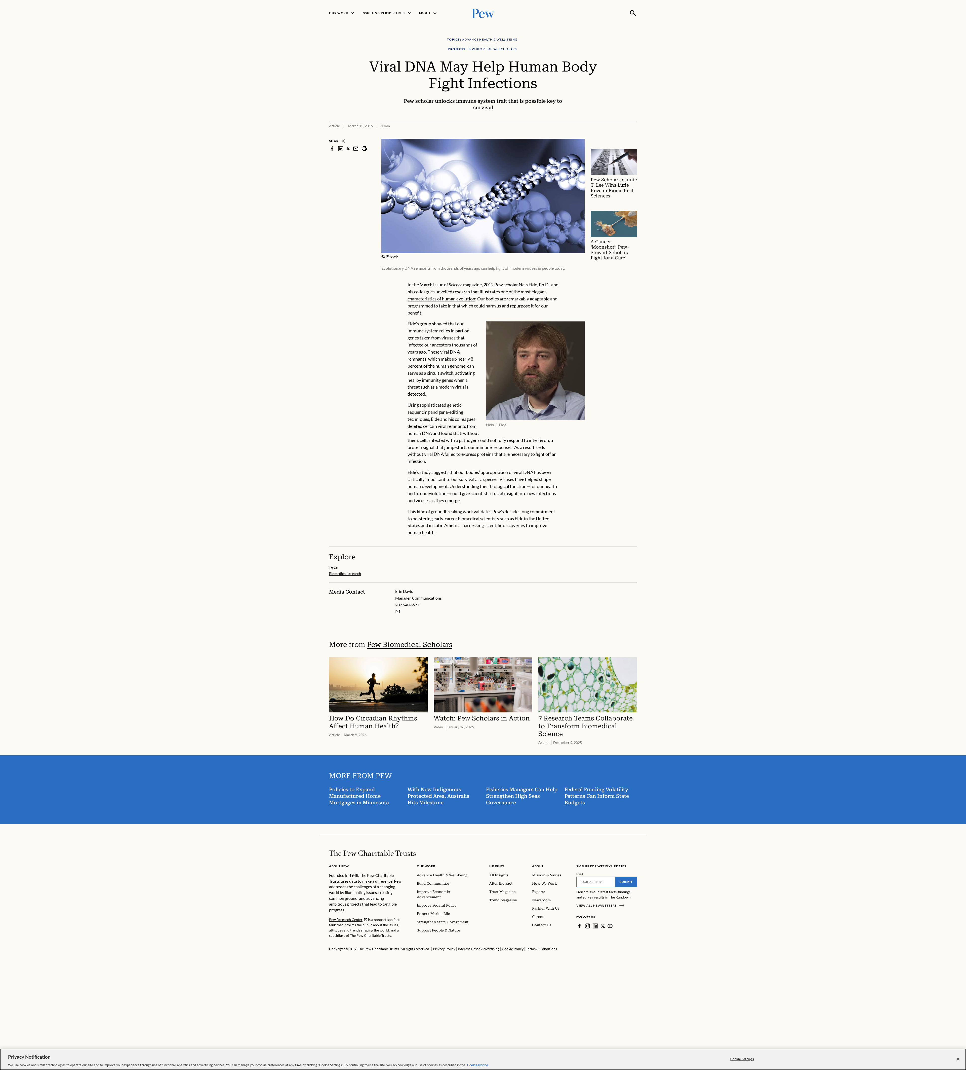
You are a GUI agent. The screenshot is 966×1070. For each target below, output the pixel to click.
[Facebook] (579, 926)
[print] (364, 148)
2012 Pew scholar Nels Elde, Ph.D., (517, 284)
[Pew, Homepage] (483, 13)
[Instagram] (587, 926)
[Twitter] (602, 926)
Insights (497, 866)
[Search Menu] (633, 13)
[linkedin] (341, 148)
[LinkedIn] (595, 926)
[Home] (372, 853)
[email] (356, 148)
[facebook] (332, 148)
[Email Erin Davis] (397, 611)
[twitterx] (348, 148)
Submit (626, 882)
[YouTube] (610, 926)
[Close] (957, 1058)
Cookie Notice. (478, 1065)
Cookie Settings (742, 1059)
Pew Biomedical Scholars (409, 644)
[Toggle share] (634, 135)
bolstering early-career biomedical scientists (456, 518)
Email (579, 874)
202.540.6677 (407, 604)
